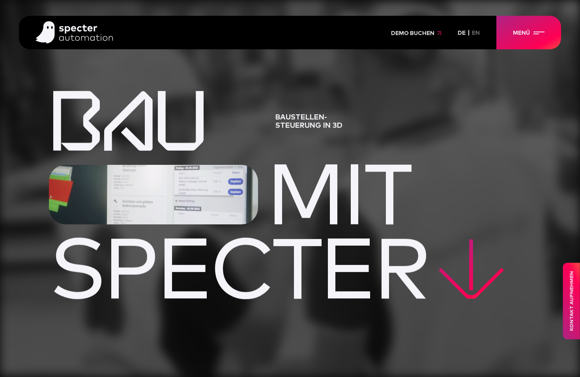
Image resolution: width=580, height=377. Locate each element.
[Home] (74, 33)
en (476, 33)
